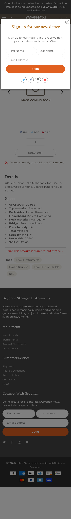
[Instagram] (38, 80)
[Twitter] (24, 80)
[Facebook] (31, 80)
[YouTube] (45, 80)
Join (35, 69)
